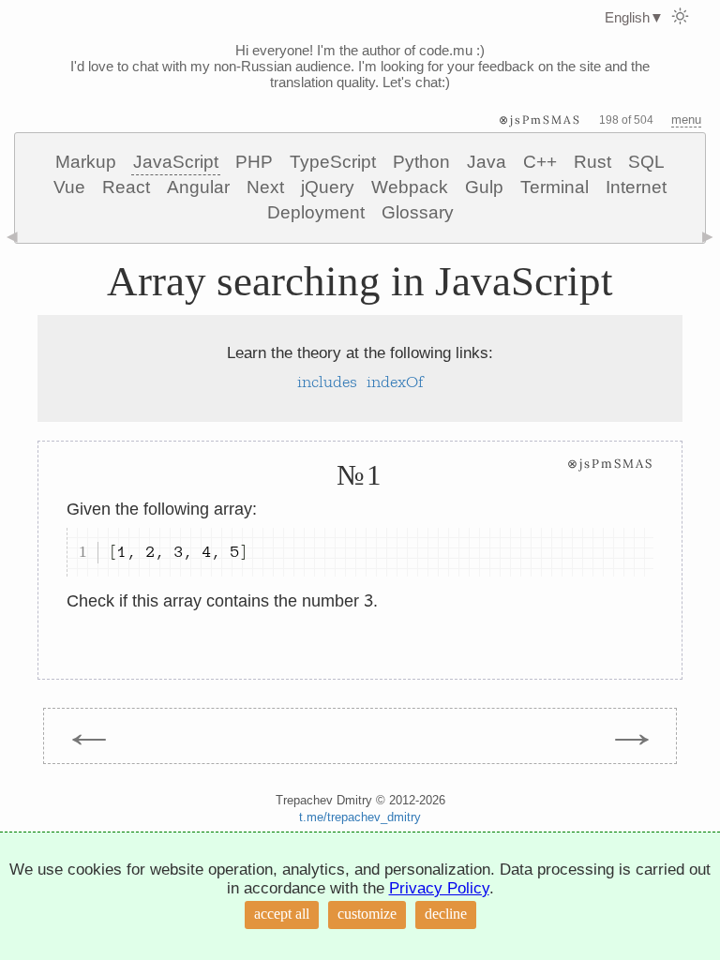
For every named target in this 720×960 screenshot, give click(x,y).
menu (686, 119)
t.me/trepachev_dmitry (360, 817)
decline (446, 914)
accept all (281, 914)
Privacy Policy (439, 888)
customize (367, 914)
